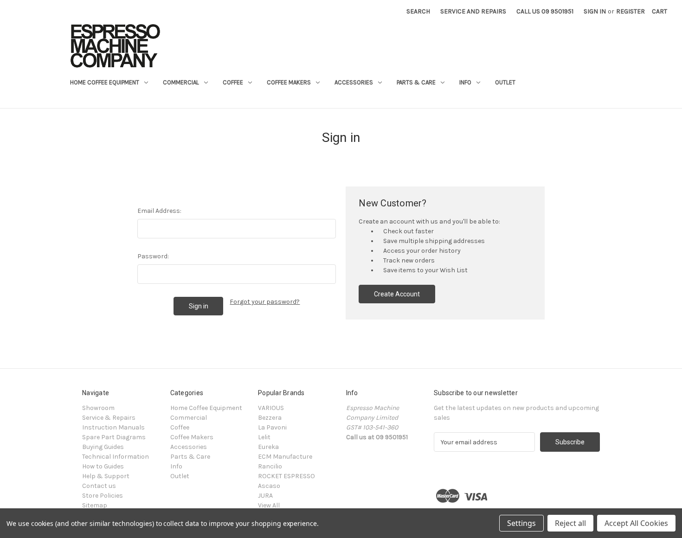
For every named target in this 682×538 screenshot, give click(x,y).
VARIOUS (271, 408)
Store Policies (102, 496)
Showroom (98, 408)
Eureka (268, 447)
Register (630, 11)
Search (418, 11)
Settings (521, 523)
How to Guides (103, 466)
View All (269, 505)
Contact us (99, 486)
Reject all (570, 523)
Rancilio (270, 466)
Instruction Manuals (113, 427)
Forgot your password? (265, 302)
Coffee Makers (289, 82)
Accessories (354, 82)
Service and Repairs (473, 11)
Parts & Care (416, 82)
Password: (153, 256)
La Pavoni (272, 427)
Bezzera (270, 418)
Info (465, 82)
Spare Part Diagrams (114, 437)
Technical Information (115, 457)
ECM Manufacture (285, 457)
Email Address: (159, 211)
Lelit (264, 437)
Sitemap (94, 505)
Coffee (233, 82)
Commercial (181, 82)
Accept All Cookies (636, 523)
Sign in (595, 11)
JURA (265, 496)
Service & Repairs (108, 418)
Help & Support (105, 476)
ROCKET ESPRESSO (286, 476)
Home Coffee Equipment (104, 82)
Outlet (505, 82)
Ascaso (269, 486)
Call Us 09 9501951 (544, 11)
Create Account (397, 294)
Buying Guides (103, 447)
